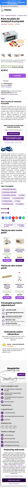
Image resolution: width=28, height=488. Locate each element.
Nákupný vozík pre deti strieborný (19, 286)
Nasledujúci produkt (20, 225)
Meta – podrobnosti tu (20, 466)
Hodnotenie (4, 24)
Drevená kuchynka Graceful (7, 250)
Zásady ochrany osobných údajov (14, 476)
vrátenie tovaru (14, 94)
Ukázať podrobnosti (14, 484)
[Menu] (25, 10)
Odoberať (21, 374)
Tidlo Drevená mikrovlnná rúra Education (20, 250)
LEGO (14, 2)
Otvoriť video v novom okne (14, 142)
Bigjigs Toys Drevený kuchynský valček (6, 286)
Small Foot (9, 87)
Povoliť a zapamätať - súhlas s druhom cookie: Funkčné (13, 138)
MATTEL (10, 2)
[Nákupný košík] (21, 10)
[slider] (11, 24)
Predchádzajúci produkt (8, 225)
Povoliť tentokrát (13, 133)
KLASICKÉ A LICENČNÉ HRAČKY (16, 3)
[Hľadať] (17, 10)
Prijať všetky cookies (14, 480)
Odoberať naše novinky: (13, 370)
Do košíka (17, 76)
